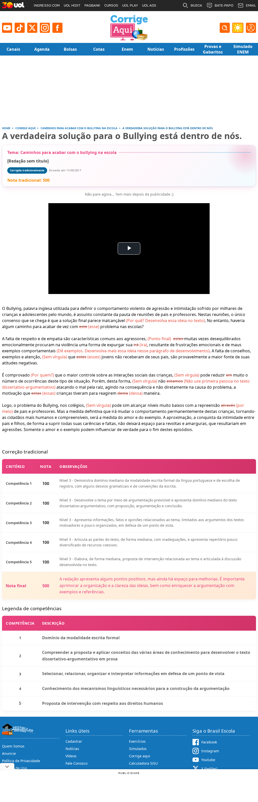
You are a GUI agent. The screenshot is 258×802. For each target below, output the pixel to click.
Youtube (208, 759)
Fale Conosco (76, 763)
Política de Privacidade (21, 760)
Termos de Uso (14, 768)
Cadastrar (74, 741)
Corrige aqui (139, 756)
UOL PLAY (130, 5)
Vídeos (71, 756)
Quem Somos (13, 746)
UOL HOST (72, 5)
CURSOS (111, 5)
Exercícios (137, 741)
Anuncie (9, 753)
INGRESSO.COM (47, 5)
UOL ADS (149, 5)
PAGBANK (92, 5)
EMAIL (251, 5)
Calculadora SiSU (143, 763)
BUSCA (196, 5)
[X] (32, 28)
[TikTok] (20, 28)
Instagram (210, 750)
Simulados (138, 748)
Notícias (72, 748)
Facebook (209, 742)
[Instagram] (45, 28)
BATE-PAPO (224, 5)
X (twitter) (209, 768)
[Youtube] (7, 28)
